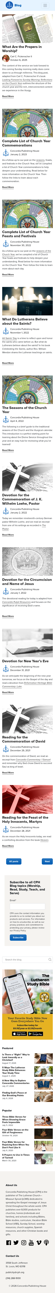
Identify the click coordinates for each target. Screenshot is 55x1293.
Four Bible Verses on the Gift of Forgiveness (15, 1131)
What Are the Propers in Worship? (22, 49)
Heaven (44, 840)
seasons (40, 160)
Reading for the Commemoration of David (23, 739)
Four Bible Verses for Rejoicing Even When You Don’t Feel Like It (15, 1144)
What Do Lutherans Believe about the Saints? (25, 321)
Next (47, 861)
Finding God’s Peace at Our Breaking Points (14, 1094)
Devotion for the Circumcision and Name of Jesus (27, 581)
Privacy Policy (19, 930)
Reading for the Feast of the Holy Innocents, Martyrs (25, 819)
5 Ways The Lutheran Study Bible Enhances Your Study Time (13, 1070)
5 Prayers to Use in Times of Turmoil (16, 1156)
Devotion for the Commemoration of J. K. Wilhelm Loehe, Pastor (22, 499)
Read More (8, 96)
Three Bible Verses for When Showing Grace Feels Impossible (14, 1119)
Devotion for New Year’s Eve (25, 661)
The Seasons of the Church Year (24, 410)
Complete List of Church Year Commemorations (26, 143)
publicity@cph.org (15, 1272)
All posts (13, 861)
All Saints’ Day (9, 338)
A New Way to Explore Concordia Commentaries (15, 1082)
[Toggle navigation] (45, 5)
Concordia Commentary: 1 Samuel (33, 759)
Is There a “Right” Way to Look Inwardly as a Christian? (16, 1057)
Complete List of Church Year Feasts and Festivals (26, 234)
